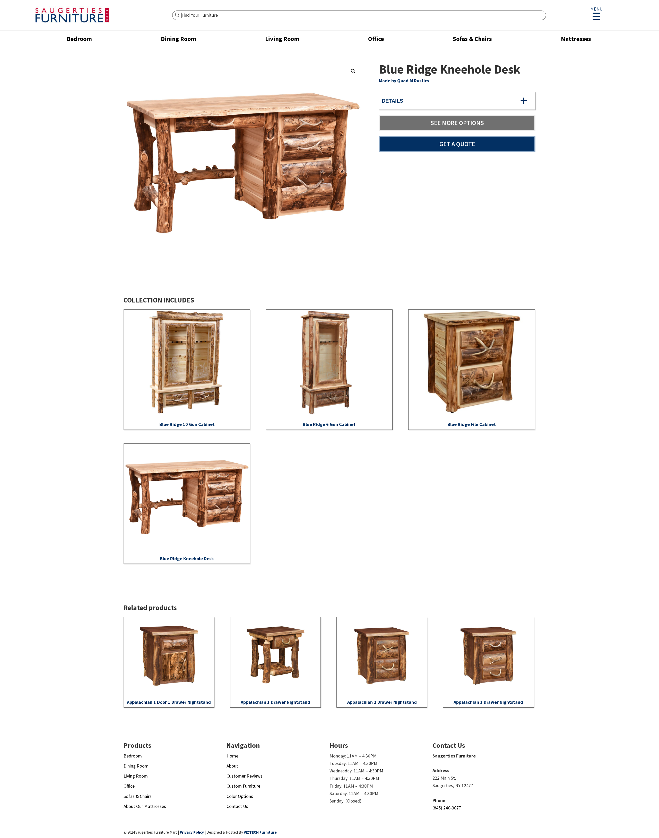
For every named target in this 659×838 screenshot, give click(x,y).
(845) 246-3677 (446, 808)
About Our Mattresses (145, 806)
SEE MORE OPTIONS (457, 123)
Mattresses (576, 39)
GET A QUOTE (457, 144)
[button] (353, 71)
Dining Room (178, 39)
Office (376, 39)
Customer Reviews (245, 776)
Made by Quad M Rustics (404, 81)
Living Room (282, 39)
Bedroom (79, 39)
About (232, 766)
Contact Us (237, 806)
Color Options (240, 796)
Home (232, 756)
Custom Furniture (243, 786)
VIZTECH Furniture (260, 832)
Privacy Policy (192, 832)
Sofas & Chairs (472, 39)
